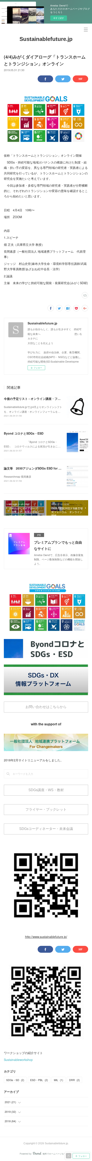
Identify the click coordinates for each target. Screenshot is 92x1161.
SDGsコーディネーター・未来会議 (46, 829)
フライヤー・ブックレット (46, 809)
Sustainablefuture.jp (46, 39)
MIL (58, 1080)
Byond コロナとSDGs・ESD (23, 433)
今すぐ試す (58, 18)
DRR (74, 1080)
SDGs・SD (15, 1080)
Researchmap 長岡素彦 (17, 476)
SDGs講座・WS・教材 (46, 790)
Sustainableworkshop (18, 1060)
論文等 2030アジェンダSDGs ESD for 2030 (34, 468)
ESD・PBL (39, 1080)
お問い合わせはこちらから (46, 707)
